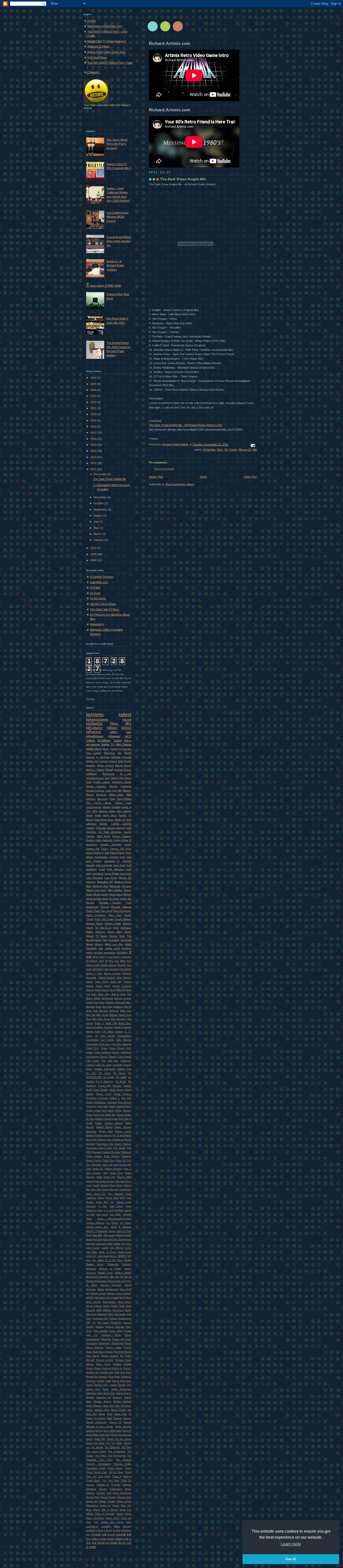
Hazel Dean (116, 1185)
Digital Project (124, 1106)
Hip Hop (113, 1189)
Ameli (98, 815)
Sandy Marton (123, 919)
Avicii (113, 990)
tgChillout (122, 952)
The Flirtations (112, 1447)
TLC (108, 1443)
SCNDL (101, 1381)
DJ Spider (121, 1077)
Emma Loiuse (123, 1131)
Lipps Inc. (91, 1256)
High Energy (123, 744)
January (99, 539)
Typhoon (116, 1484)
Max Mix (114, 1277)
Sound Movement (96, 1422)
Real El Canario (122, 911)
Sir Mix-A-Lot (103, 927)
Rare (95, 1352)
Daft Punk (103, 836)
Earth (128, 844)
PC (94, 1323)
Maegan (91, 881)
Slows (102, 1414)
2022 (93, 402)
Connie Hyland (108, 761)
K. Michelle (125, 1227)
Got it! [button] (290, 1559)
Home (203, 476)
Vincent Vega (124, 1497)
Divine (118, 1110)
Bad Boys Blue (103, 819)
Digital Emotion (96, 786)
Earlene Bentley (114, 1123)
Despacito (91, 1106)
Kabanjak (102, 1231)
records (98, 952)
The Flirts (126, 1447)
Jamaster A (97, 624)
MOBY (128, 1260)
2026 (93, 377)
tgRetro (112, 728)
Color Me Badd (103, 1065)
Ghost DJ (98, 1169)
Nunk (122, 1306)
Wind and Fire (114, 944)
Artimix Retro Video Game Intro (106, 51)
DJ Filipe (95, 587)
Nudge (114, 1306)
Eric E (89, 1139)
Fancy (104, 848)
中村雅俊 (96, 1534)
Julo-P (113, 1227)
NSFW (89, 1297)
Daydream (91, 1098)
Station (127, 1422)
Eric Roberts (99, 1139)
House (100, 1198)
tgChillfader (104, 740)
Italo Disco (116, 1206)
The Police (101, 1455)
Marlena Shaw (123, 881)
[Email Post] (252, 445)
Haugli (96, 1185)
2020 (93, 414)
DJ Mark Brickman (110, 832)
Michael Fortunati (111, 1285)
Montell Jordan (98, 1293)
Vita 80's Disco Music (103, 603)
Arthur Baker (103, 986)
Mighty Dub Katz (96, 890)
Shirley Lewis (113, 923)
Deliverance (100, 1102)
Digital (112, 1106)
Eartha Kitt (92, 848)
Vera (108, 1493)
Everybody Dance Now (99, 1148)
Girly (105, 1173)
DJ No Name (98, 598)
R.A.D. (127, 1347)
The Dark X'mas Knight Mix (109, 478)
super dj (126, 807)
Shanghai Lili (103, 1397)
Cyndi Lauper (101, 782)
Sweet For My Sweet (119, 1439)
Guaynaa (120, 1181)
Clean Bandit (124, 1056)
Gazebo (90, 765)
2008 (93, 560)
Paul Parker (124, 798)
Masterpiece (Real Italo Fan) (104, 26)
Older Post (250, 476)
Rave (97, 911)
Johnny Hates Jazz (97, 1227)
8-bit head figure (97, 57)
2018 (93, 426)
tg (97, 757)
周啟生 (95, 1539)
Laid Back (97, 873)
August (98, 515)
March (98, 533)
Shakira (90, 1397)
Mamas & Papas (110, 1268)
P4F (88, 1323)
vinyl (107, 778)
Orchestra (98, 1318)
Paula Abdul (116, 1331)
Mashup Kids (100, 886)
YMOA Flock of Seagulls (100, 1514)
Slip (129, 1410)
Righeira (117, 1364)
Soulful (114, 749)
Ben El (128, 1007)
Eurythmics (102, 1144)
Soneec (127, 1418)
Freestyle (126, 786)
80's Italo (114, 961)
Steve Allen (114, 931)
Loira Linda (103, 1256)
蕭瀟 (94, 1543)
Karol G (121, 1231)
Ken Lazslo (110, 1235)
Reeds (128, 1352)
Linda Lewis (124, 1252)
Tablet (119, 1443)
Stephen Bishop (94, 1431)
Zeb (96, 1522)
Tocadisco (114, 940)
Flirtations (126, 1152)
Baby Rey (104, 994)
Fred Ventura (111, 1156)
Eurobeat (90, 1144)
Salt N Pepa (119, 1381)
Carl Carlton (107, 1040)
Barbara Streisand (115, 1002)
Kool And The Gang (113, 1239)
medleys (126, 948)
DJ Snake (108, 1077)
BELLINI (121, 990)
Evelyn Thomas (123, 1144)
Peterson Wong (111, 1335)
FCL (129, 1148)
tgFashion (126, 1530)
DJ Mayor (119, 1073)
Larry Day (126, 1244)
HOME (91, 20)
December (100, 474)
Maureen (104, 1277)
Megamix (101, 794)
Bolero (103, 823)
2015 (93, 444)
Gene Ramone (95, 852)
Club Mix (112, 1060)
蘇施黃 (114, 1543)
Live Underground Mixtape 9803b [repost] (117, 216)
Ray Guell (106, 911)
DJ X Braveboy (104, 1081)
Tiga (104, 940)
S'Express (126, 1376)
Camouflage (92, 1040)
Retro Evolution (96, 915)
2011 (93, 469)
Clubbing (91, 832)
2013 (93, 457)
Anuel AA (115, 981)
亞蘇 (104, 1534)
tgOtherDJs (94, 723)
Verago (107, 807)
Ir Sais (102, 1206)
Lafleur (116, 1244)
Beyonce (103, 1011)
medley (116, 807)
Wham (96, 1510)
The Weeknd (124, 1460)
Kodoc (89, 1239)
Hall (107, 852)
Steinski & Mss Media (99, 1426)
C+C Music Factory (112, 1031)
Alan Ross (98, 969)
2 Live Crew (111, 957)
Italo (128, 731)
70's (88, 811)
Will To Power (110, 1510)
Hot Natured (115, 1194)
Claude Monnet (116, 828)
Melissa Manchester (96, 1281)
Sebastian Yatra (94, 1393)
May (97, 527)
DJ (226, 449)
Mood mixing (100, 894)
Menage (126, 886)
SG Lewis (107, 919)
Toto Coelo (104, 1476)
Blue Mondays (118, 1019)
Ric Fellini (125, 1356)
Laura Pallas (111, 873)
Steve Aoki (124, 802)
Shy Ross (126, 1406)
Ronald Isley (106, 1372)
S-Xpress (91, 1381)
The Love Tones (96, 1451)
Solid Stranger (114, 1418)
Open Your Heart (116, 1314)
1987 (102, 957)
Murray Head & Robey (119, 1293)
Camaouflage (124, 1036)
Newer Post (156, 476)
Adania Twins (107, 811)
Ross (128, 1372)
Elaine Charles (123, 1127)
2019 (93, 420)
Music (105, 749)
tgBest (125, 714)
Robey (97, 1368)
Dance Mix (104, 1086)
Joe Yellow (125, 1223)
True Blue (113, 1480)
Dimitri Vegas (93, 1110)
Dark (220, 449)
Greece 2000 (124, 1177)
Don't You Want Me (104, 1115)
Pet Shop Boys (98, 802)
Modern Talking (95, 769)
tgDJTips (105, 757)
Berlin (89, 1011)
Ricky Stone (103, 1364)
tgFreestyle (93, 744)
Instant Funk (123, 1202)
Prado (128, 1339)
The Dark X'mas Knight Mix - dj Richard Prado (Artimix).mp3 (185, 425)
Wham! (99, 944)
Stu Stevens (125, 1435)
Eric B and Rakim (121, 1135)
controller (106, 1526)
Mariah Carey (105, 1273)
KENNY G (91, 1231)
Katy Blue (98, 1235)
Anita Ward (101, 981)
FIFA (88, 1152)
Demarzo (112, 1102)
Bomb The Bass (94, 1027)
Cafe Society (108, 1036)
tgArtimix (95, 714)
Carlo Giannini (123, 1040)
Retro (114, 723)
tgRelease (114, 736)
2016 (93, 438)
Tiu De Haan (115, 1472)
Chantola (126, 1044)
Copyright (117, 1065)
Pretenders (91, 1343)
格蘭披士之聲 (121, 1539)
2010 (93, 547)
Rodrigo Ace (92, 1372)
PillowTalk (106, 1339)
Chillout (90, 740)
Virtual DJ (91, 1501)
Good (99, 1177)
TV (97, 936)
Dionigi (113, 786)
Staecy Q (115, 1422)
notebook (91, 1530)
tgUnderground (95, 778)
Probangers (104, 1343)
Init (112, 1202)
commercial (92, 1526)
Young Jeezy (112, 1518)
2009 (93, 554)
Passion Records (114, 1327)
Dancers (117, 1086)
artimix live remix (112, 1522)
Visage (102, 1501)
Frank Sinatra (94, 1156)
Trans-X (127, 1476)
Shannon (117, 1397)
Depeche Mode (121, 782)
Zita (101, 948)
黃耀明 (92, 1547)
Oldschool (91, 1314)
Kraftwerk (91, 869)
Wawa (115, 1505)
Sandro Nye (124, 1385)
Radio (89, 1352)
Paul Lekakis (100, 1331)
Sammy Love (101, 1385)
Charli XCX (92, 1048)
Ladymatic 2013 (104, 1244)
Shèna (89, 1410)
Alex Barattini (111, 969)
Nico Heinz (125, 1302)
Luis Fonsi (110, 877)
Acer (129, 961)
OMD (99, 1310)
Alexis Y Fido (94, 973)
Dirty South (108, 1110)
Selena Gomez (123, 1393)
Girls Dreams (93, 1173)
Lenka (128, 1248)
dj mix (125, 773)
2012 (93, 463)
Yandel (119, 1514)
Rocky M (106, 1368)
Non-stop (102, 798)
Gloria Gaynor (105, 765)
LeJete (104, 1248)
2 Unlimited (125, 957)
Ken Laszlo (93, 753)
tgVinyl (126, 728)
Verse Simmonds (122, 1493)
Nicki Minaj (125, 1297)
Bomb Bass (125, 1023)
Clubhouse (125, 1060)
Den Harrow (124, 1102)
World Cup (126, 1510)
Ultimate (127, 1484)
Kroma (128, 1239)
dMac (117, 1526)
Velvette (100, 1493)
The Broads (97, 1447)
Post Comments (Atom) (180, 484)
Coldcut (90, 1065)
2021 (93, 408)
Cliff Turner (92, 1060)
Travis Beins (93, 1480)
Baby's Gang (118, 994)
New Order (100, 1297)
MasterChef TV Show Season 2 (106, 41)
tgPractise (93, 732)
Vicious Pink (92, 1497)
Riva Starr (115, 915)
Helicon (127, 1185)
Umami (103, 1489)
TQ (113, 1443)
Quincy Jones (114, 1347)
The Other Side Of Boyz (104, 609)
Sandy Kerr (93, 1389)
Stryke (114, 1435)
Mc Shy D (125, 1277)
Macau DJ (245, 449)
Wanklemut (92, 1505)
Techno (113, 936)
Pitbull (109, 769)
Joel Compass (104, 865)
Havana (104, 1185)
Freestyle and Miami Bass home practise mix (118, 241)
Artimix (105, 744)
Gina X (127, 1169)
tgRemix (126, 757)
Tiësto (128, 1472)
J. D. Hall (108, 1210)
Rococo (127, 1368)
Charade (101, 828)
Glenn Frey (116, 1173)
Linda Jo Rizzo (108, 1252)
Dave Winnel (101, 1090)
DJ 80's (91, 1073)
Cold (88, 782)
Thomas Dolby (122, 1464)
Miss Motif (126, 1289)
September (101, 509)
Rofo (97, 919)
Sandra (113, 1385)
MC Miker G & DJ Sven (107, 1260)
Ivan (122, 857)
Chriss (115, 1052)
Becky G (120, 819)
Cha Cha (116, 1044)
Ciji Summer (92, 1056)
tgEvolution (94, 728)
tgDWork (116, 757)
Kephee (120, 1235)
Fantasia (96, 1152)
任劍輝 (111, 1534)
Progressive (117, 1343)
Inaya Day (102, 1202)
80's (128, 723)
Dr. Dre (90, 1119)
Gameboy (96, 1165)
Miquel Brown (123, 765)
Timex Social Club (96, 1472)
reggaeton (110, 952)
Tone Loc (91, 1476)
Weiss (89, 944)
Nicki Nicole (93, 1302)
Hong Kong (125, 1189)
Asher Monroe (102, 990)
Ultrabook (91, 1489)
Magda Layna (94, 1264)
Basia (98, 1007)
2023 (93, 395)
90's (95, 811)
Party (112, 798)
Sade (108, 1381)
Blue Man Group (101, 1019)
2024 (93, 389)
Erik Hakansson (115, 1139)
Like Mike (91, 1252)
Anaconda (91, 977)
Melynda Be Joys (117, 1281)
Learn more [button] (291, 1544)
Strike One (104, 1435)
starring (116, 1530)
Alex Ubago (125, 969)
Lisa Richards (94, 877)
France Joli (117, 848)
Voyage (111, 1501)
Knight (233, 449)
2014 (93, 450)
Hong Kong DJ (95, 1194)
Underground (93, 807)
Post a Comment (164, 468)
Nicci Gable (112, 1297)
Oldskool (101, 1314)
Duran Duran (111, 1119)
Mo (87, 1293)
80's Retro (125, 778)
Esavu (128, 1139)
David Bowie (116, 1090)
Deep (125, 840)
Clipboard (93, 72)
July (96, 521)
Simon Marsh (118, 1410)
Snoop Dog (120, 1414)
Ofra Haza (118, 1310)
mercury (127, 1526)
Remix (127, 753)
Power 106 (118, 1339)
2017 (93, 432)
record (99, 1530)
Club (128, 828)
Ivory (100, 1210)
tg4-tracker (125, 749)
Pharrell (104, 906)
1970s (95, 957)
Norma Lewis (100, 898)
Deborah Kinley (111, 840)
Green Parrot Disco (96, 1181)
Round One (92, 1376)
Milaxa (100, 1289)
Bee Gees (107, 1007)
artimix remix (112, 948)
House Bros (112, 1198)
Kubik (102, 869)
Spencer (100, 931)
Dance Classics (121, 836)
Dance (118, 740)
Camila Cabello (121, 823)
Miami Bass (116, 794)
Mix (255, 449)
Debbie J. (114, 1098)
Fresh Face (108, 1160)
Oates (123, 898)
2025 (93, 383)
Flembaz (115, 1152)
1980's (115, 778)
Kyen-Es (90, 1244)
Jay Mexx (115, 1214)
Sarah (105, 1389)
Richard (90, 1360)
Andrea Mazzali (106, 977)
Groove (111, 1181)
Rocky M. (117, 1368)
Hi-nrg (105, 1189)
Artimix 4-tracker (121, 986)
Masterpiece (92, 1277)
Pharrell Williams (121, 906)
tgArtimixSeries (97, 719)
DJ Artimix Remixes (102, 576)
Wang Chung (124, 1501)
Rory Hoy (120, 1372)
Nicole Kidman (94, 1306)
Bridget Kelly (93, 1031)
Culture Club (124, 1069)
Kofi (129, 865)
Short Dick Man (111, 1406)
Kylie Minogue (115, 869)
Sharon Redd (94, 923)
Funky (127, 761)
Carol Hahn (92, 1044)
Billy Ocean (102, 1015)
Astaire (123, 815)
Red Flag (119, 1352)
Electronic (91, 1131)
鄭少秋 (122, 1543)
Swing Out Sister (95, 1443)
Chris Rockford (102, 1052)
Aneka (89, 981)
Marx (89, 886)
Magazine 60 (105, 881)
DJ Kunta (105, 1073)
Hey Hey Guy (93, 1189)
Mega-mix (115, 886)
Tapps (103, 936)
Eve (111, 1144)
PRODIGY (116, 1323)
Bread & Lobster (122, 1027)
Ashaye (90, 990)
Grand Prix (109, 1177)
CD (96, 1036)
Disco (127, 740)
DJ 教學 (121, 1081)
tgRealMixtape (94, 736)
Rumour (103, 1376)
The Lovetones (116, 1451)
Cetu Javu (104, 1044)
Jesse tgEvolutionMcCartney (114, 1218)
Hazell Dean (117, 852)
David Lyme (103, 1094)
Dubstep (99, 1119)
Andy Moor (110, 815)
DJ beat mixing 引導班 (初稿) (104, 285)
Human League (95, 790)
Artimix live (92, 761)
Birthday (113, 1015)
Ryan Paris (114, 1376)
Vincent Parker (108, 1497)
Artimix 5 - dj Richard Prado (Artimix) (115, 265)
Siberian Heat (101, 1410)
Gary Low (107, 1165)
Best (95, 1011)
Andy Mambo (124, 977)
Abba (122, 961)
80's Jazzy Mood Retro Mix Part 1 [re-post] (116, 143)
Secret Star (109, 1393)
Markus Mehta (123, 1273)
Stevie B (127, 1431)
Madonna (109, 753)
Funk (128, 848)
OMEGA (107, 1310)
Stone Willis (92, 1435)
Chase (104, 1048)
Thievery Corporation (98, 1464)
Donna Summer (111, 844)
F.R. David (119, 1148)
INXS (122, 1198)
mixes (89, 952)
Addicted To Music (98, 46)
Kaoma (112, 1231)
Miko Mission (115, 890)
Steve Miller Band (112, 1431)
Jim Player (112, 1223)
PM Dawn (103, 1323)
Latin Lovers (93, 1248)
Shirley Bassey (94, 1406)
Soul (116, 927)
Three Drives (115, 1468)
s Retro (107, 1530)
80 (106, 961)
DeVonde (103, 1098)
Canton (90, 828)
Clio (103, 1060)
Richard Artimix (104, 1360)
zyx (88, 1534)
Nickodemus (109, 1302)
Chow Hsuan (116, 1048)
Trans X (117, 1476)
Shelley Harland (122, 1401)
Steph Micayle (123, 1426)
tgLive (127, 719)
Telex (122, 936)
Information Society (106, 857)
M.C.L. (113, 1256)
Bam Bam (99, 1002)
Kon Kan (97, 1239)
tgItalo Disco (93, 748)
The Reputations (117, 1455)
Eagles (98, 1123)
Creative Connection (105, 1069)
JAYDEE (118, 1210)
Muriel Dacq (116, 894)
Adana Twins (93, 965)
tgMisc (114, 731)
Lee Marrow (117, 1248)
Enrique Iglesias (103, 1135)
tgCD (128, 736)
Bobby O (99, 1023)
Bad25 (97, 998)
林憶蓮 (110, 1539)
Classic (103, 1056)
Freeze (97, 1160)
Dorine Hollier (124, 1115)
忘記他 (102, 1539)
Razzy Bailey (106, 1352)
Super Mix (99, 1439)
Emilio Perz (105, 1131)
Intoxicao (91, 1206)
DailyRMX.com (99, 582)
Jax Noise (102, 1214)
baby (128, 1522)
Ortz (106, 1318)
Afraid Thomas (109, 965)
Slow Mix (91, 1414)
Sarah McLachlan (121, 1389)
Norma (106, 1306)
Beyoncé (114, 1011)
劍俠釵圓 (121, 1534)
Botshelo (108, 1027)
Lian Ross (125, 873)
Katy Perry (119, 865)
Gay (116, 1165)
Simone (90, 757)
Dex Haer (103, 1106)
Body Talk (111, 1023)
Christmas (209, 449)
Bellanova (118, 1007)
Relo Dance (92, 1356)
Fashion (106, 1152)
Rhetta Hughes (109, 1356)
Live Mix (117, 790)
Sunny (89, 1439)
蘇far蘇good (103, 1543)
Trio (104, 1480)
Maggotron (113, 1264)
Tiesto (128, 1468)
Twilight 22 (103, 1484)
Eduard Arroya (104, 1127)
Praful (89, 911)
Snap (109, 1414)
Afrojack (121, 965)
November (100, 497)
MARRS (122, 1256)
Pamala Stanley (110, 902)
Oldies (128, 1310)
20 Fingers (92, 961)
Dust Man (124, 1119)
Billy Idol (90, 1015)
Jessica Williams (95, 1223)
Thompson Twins (96, 1468)
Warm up (105, 1505)
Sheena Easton (102, 1401)
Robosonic (108, 773)
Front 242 (121, 1160)
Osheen (113, 1318)
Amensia (126, 973)
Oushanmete (124, 1318)
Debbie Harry (93, 840)
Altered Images (112, 973)
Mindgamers (111, 1289)
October (99, 503)
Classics (112, 1056)
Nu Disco (114, 898)
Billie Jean (125, 1011)
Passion (100, 1327)
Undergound (115, 1489)
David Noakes (122, 1094)
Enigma (90, 1135)
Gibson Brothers (113, 1169)
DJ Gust (95, 593)
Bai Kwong (107, 998)
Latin (108, 790)
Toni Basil (125, 940)
